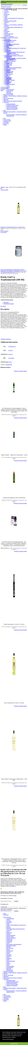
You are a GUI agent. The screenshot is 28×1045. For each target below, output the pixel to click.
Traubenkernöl (9, 90)
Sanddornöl (9, 81)
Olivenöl (6, 60)
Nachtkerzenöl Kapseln (11, 106)
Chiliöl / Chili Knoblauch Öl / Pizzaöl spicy (16, 48)
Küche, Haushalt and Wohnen (11, 37)
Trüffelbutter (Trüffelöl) (9, 80)
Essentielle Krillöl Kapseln (12, 105)
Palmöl (5, 62)
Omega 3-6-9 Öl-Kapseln (13, 54)
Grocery (10, 362)
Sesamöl (6, 75)
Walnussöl (8, 92)
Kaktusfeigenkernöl (10, 58)
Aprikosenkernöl (10, 41)
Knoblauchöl (9, 63)
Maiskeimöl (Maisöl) (11, 68)
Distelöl (8, 49)
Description (6, 302)
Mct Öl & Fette (9, 71)
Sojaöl (5, 76)
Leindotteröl (9, 65)
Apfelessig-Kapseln (11, 53)
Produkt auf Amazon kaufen (7, 299)
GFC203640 (11, 358)
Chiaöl (7, 47)
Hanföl (7, 54)
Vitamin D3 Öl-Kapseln (11, 109)
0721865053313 (12, 346)
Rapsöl (5, 68)
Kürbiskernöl (7, 39)
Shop (7, 187)
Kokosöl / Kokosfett (11, 61)
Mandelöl (8, 70)
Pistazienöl (8, 77)
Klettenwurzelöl (10, 59)
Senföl (5, 73)
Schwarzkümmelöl (10, 84)
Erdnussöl (8, 50)
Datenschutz (3, 909)
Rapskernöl (8, 79)
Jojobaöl (8, 57)
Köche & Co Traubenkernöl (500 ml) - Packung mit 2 (13, 227)
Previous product (4, 189)
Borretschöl (9, 45)
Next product (4, 232)
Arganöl (8, 43)
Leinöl (5, 42)
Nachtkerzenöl (9, 74)
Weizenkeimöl (9, 93)
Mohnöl (6, 49)
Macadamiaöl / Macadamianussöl (11, 44)
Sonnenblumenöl (10, 89)
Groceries (10, 350)
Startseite (3, 187)
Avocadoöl (8, 44)
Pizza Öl (6, 64)
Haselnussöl (9, 56)
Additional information (8, 303)
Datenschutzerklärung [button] (8, 1039)
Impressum (9, 909)
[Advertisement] (14, 22)
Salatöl (7, 83)
